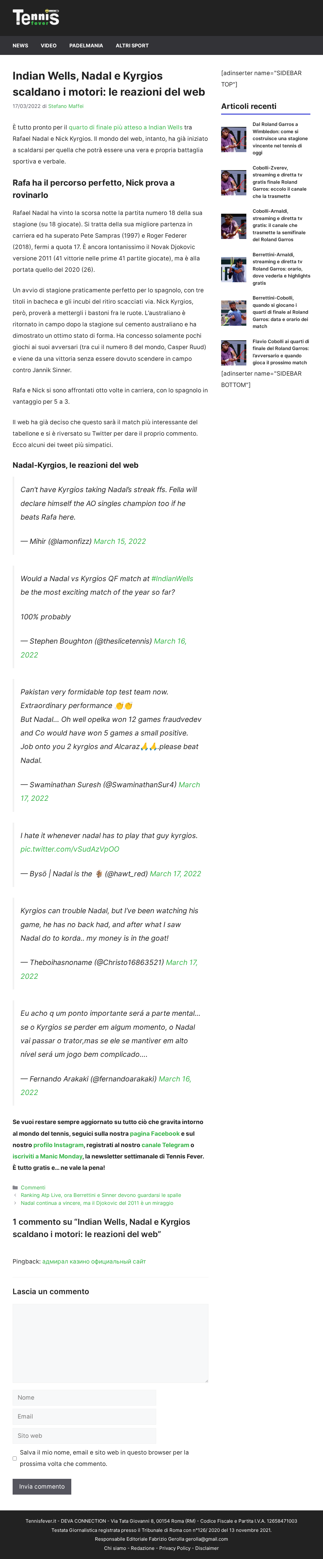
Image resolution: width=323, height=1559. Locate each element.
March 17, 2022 (175, 873)
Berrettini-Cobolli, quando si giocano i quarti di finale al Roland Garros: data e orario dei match (280, 312)
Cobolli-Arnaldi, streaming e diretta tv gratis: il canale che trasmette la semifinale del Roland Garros (279, 225)
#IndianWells (172, 578)
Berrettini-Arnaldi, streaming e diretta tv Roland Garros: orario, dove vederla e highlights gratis (281, 269)
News (20, 45)
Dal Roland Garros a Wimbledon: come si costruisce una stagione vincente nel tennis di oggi (280, 138)
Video (49, 45)
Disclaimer (207, 1548)
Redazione (143, 1548)
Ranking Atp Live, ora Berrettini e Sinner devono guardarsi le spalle (101, 1195)
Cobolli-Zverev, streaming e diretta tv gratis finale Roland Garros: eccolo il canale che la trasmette (280, 182)
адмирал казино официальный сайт (94, 1261)
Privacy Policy (175, 1548)
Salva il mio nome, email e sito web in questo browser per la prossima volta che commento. (104, 1458)
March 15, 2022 (120, 541)
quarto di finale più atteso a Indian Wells (126, 127)
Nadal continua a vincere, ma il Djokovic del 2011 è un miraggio (97, 1203)
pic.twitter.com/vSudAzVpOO (70, 849)
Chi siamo (115, 1548)
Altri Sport (132, 45)
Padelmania (86, 45)
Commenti (33, 1187)
